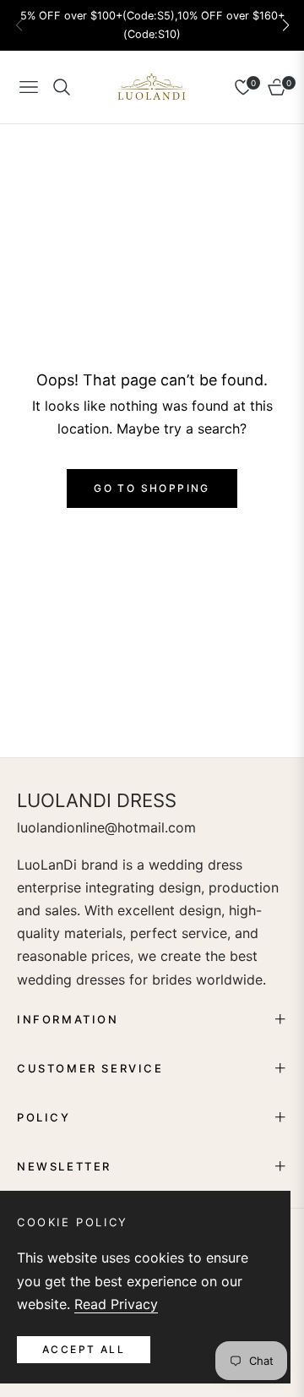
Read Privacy (116, 1304)
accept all (83, 1349)
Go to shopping (152, 488)
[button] (285, 25)
